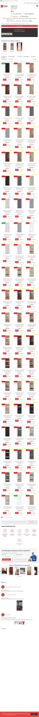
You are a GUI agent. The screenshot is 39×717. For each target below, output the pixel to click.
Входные (16, 18)
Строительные (22, 18)
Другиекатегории (30, 21)
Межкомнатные (10, 18)
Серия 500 (5, 51)
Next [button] (38, 571)
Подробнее (32, 521)
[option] (4, 48)
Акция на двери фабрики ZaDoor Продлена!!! (12, 586)
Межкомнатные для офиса (31, 18)
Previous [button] (0, 571)
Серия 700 (19, 51)
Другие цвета (7, 67)
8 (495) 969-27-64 (14, 5)
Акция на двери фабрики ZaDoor (10, 594)
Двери (4, 18)
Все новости (3, 628)
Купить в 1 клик (9, 80)
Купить (4, 79)
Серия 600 (12, 51)
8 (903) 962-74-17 (14, 8)
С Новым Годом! (8, 614)
